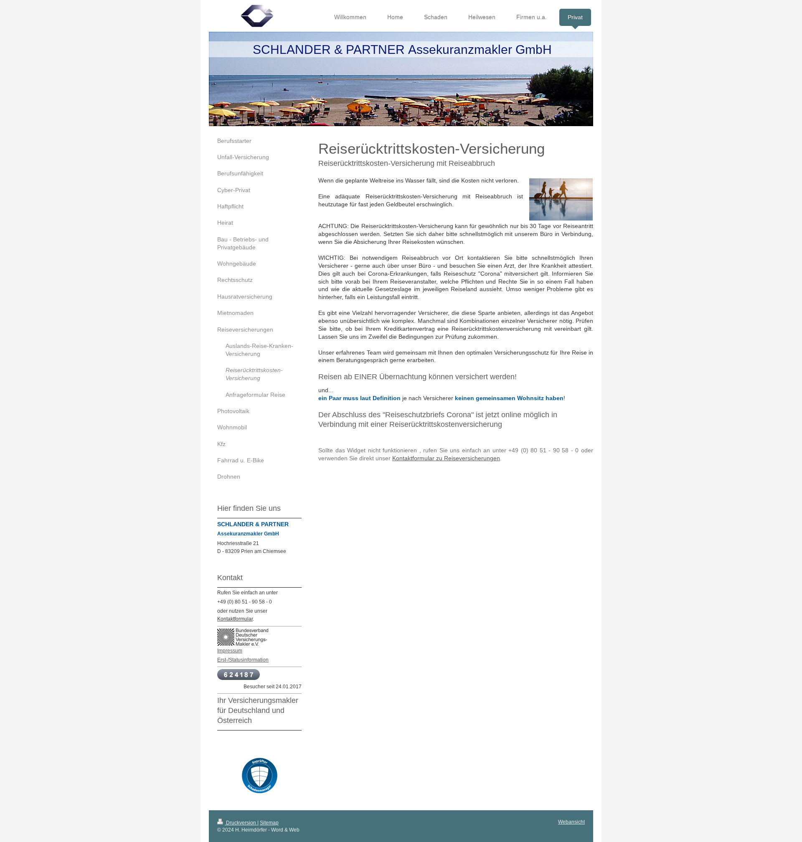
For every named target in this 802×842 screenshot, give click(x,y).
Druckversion (241, 823)
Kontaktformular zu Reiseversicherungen (446, 458)
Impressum (229, 651)
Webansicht (571, 822)
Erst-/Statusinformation (243, 660)
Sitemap (269, 823)
